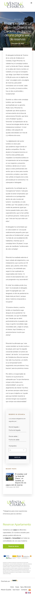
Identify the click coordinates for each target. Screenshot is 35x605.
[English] (26, 592)
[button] (13, 546)
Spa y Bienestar (25, 587)
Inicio (12, 587)
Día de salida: (13, 436)
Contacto (24, 590)
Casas (17, 587)
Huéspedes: (13, 446)
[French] (29, 592)
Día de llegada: (14, 427)
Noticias (17, 19)
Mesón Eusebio (6, 590)
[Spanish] (29, 589)
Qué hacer (16, 590)
